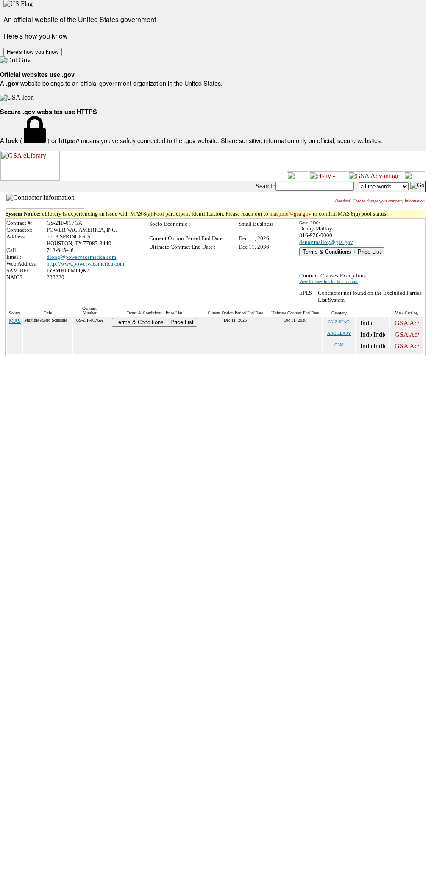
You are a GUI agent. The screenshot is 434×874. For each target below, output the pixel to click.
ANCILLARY (339, 333)
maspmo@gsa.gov (291, 213)
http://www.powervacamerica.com (85, 264)
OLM (339, 344)
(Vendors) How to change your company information (380, 201)
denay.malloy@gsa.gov (326, 242)
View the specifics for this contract (328, 281)
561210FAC (338, 321)
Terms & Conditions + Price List (342, 252)
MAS (15, 321)
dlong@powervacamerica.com (81, 257)
